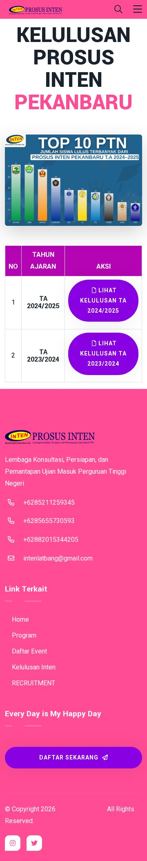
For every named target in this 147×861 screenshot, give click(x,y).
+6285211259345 (49, 502)
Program (23, 635)
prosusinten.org (81, 809)
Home (19, 619)
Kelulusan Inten (33, 667)
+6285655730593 (49, 521)
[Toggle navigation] (137, 9)
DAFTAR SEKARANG (69, 757)
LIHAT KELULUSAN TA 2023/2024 (103, 353)
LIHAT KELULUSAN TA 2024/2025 (103, 300)
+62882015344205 (50, 539)
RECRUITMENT (32, 683)
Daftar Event (28, 651)
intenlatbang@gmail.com (58, 558)
